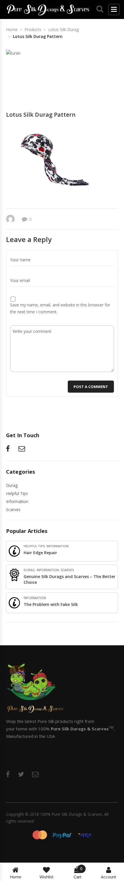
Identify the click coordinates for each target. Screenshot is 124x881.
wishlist (47, 877)
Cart (78, 872)
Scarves (13, 509)
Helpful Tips (17, 493)
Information (17, 501)
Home (15, 877)
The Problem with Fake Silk (51, 604)
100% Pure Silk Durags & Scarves (71, 814)
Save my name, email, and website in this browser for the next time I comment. (60, 308)
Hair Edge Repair (40, 552)
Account (108, 877)
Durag (12, 485)
